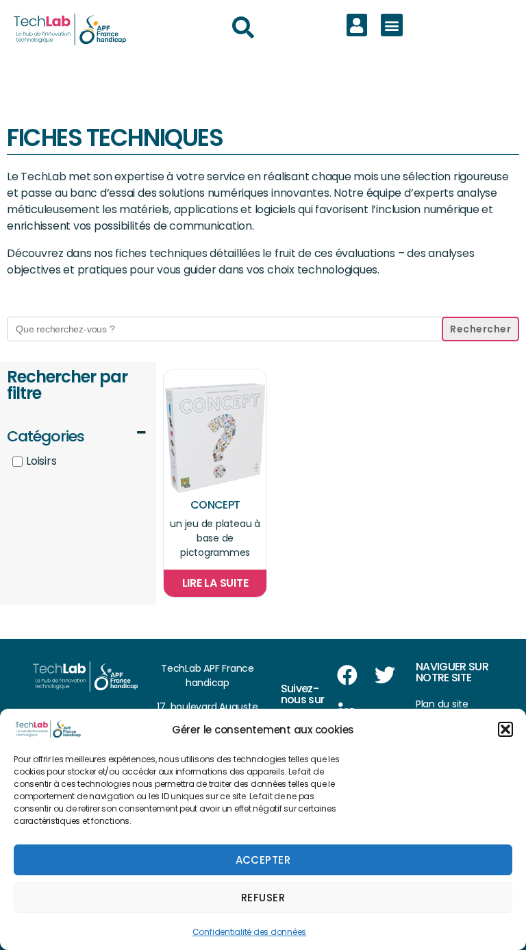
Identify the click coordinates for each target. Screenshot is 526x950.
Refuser (263, 897)
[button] (505, 729)
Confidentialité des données (249, 932)
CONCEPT (215, 505)
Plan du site (442, 704)
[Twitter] (384, 675)
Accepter (263, 860)
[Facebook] (347, 675)
